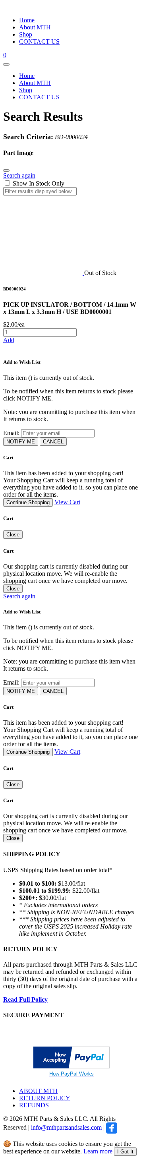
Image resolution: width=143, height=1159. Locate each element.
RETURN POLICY (44, 1098)
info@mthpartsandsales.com (66, 1127)
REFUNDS (34, 1105)
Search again (19, 175)
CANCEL (53, 442)
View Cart (67, 502)
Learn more (97, 1151)
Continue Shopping (28, 502)
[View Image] (43, 272)
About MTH (35, 27)
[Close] (6, 170)
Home (27, 20)
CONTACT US (39, 41)
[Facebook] (111, 1127)
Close (12, 535)
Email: (11, 433)
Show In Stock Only (38, 183)
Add (8, 340)
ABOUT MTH (38, 1090)
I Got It (125, 1152)
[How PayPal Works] (71, 1066)
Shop (25, 34)
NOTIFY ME (20, 442)
